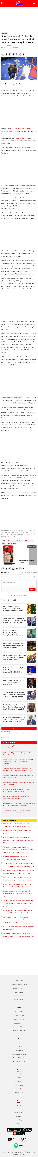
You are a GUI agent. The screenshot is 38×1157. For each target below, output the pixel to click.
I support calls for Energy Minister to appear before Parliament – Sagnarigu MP (17, 812)
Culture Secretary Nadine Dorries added (15, 198)
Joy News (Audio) (19, 1062)
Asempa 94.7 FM (19, 1023)
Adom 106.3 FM (19, 1015)
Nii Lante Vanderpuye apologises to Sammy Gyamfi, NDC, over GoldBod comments (18, 872)
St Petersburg (28, 540)
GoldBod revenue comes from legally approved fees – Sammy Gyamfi (18, 777)
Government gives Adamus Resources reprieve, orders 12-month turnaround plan (18, 935)
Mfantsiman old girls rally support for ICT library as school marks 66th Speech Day (18, 791)
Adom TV (19, 1047)
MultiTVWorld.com (19, 1054)
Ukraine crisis (12, 543)
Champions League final (15, 540)
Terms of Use (19, 996)
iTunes (27, 1139)
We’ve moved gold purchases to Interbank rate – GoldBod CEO (18, 748)
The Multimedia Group (19, 984)
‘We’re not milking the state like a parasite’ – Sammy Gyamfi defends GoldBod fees (17, 755)
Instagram (19, 1085)
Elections (19, 1124)
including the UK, (21, 138)
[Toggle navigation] (34, 3)
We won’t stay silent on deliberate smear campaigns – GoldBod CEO (16, 798)
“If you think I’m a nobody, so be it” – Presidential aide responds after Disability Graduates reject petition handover (18, 849)
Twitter (19, 1081)
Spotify (21, 1145)
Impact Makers (19, 1112)
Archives (19, 1120)
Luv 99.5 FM (19, 1027)
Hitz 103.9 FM (19, 1019)
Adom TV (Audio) (19, 1058)
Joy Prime (19, 1050)
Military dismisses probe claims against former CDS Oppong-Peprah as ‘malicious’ (18, 885)
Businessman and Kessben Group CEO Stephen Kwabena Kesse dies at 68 (17, 858)
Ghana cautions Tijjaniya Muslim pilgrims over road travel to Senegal (18, 784)
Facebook (19, 1078)
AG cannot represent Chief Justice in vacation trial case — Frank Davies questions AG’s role (16, 919)
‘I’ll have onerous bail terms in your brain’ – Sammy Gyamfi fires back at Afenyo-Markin (18, 865)
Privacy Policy (19, 999)
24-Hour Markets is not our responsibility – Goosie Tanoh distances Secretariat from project (18, 903)
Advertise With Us (19, 988)
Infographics (19, 1093)
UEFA (3, 543)
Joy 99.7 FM (19, 1012)
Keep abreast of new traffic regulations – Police (17, 832)
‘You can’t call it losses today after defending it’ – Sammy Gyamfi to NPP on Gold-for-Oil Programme (18, 762)
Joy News (19, 1043)
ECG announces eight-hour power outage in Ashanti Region (18, 928)
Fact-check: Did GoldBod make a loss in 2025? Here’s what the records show (17, 825)
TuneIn (15, 1139)
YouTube (19, 1074)
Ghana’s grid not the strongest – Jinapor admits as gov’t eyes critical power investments (19, 805)
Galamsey (19, 1116)
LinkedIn (19, 1089)
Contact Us (19, 992)
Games (19, 1105)
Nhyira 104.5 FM (19, 1030)
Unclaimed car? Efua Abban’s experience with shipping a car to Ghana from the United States (18, 770)
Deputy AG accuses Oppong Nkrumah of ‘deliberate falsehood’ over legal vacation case (17, 893)
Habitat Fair (19, 1109)
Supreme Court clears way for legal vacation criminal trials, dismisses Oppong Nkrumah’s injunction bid (18, 840)
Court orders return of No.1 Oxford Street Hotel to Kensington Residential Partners (17, 878)
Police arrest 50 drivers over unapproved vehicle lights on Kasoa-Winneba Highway (18, 911)
